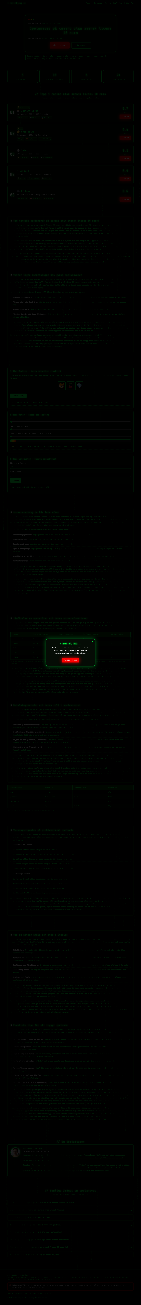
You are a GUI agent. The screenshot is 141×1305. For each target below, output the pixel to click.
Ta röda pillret (70, 660)
